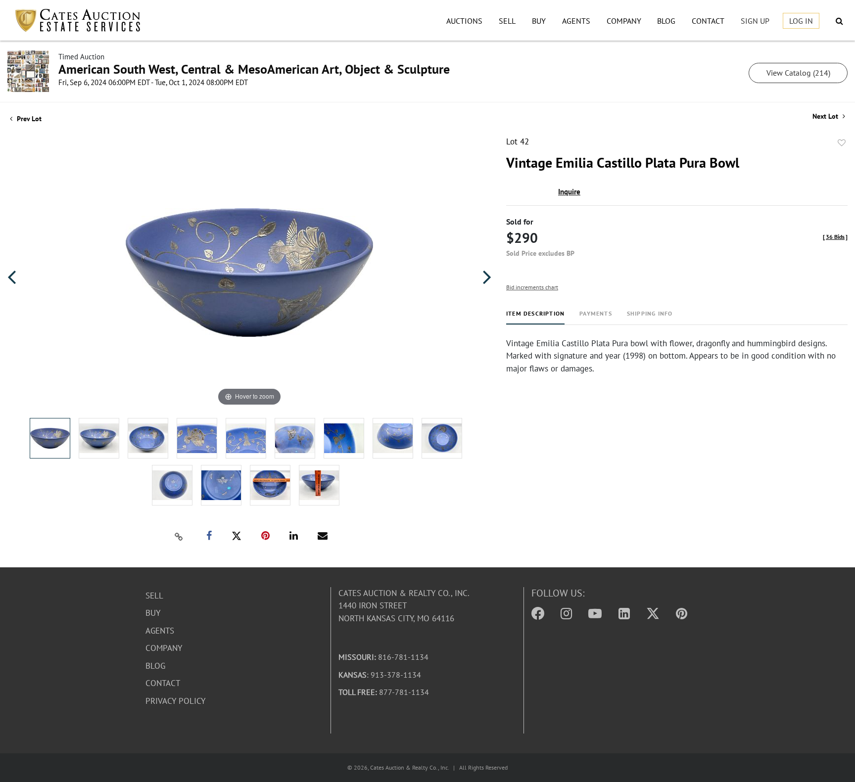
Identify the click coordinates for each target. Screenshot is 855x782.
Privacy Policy (175, 700)
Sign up (755, 21)
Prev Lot (28, 118)
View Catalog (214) (798, 73)
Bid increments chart (532, 287)
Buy (539, 21)
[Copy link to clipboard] (179, 536)
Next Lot (826, 116)
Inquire (569, 191)
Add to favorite (842, 143)
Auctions (464, 21)
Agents (576, 21)
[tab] (535, 317)
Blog (666, 21)
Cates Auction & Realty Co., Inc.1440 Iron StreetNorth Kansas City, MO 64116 (404, 606)
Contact (708, 21)
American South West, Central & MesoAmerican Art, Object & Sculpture (254, 69)
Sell (507, 21)
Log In (801, 21)
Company (624, 21)
